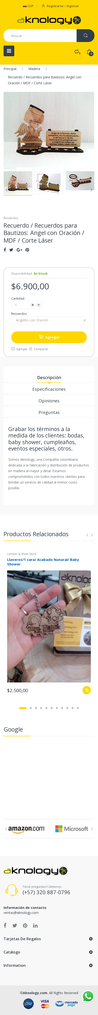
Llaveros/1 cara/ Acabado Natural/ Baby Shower (43, 561)
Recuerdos (19, 313)
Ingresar (73, 6)
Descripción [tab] (49, 377)
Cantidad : (18, 298)
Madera (34, 68)
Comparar (41, 349)
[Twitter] (11, 249)
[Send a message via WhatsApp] (88, 996)
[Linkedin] (35, 925)
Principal (10, 68)
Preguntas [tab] (49, 412)
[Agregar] (87, 690)
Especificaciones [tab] (49, 389)
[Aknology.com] (49, 20)
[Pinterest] (27, 249)
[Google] (19, 249)
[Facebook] (5, 249)
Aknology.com (35, 993)
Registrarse (55, 6)
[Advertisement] (49, 774)
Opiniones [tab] (49, 401)
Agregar (52, 337)
